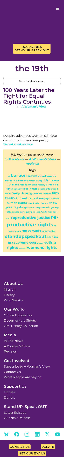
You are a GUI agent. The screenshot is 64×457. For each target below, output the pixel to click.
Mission (10, 289)
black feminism (21, 184)
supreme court (26, 242)
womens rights (42, 247)
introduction (33, 203)
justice (44, 203)
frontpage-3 (45, 199)
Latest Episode (15, 413)
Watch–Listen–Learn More (18, 144)
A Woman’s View (34, 106)
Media (10, 335)
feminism (37, 194)
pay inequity (24, 212)
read (7, 218)
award (42, 176)
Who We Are (13, 300)
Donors (9, 398)
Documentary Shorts (20, 320)
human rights (17, 203)
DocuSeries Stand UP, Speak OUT (32, 48)
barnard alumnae (16, 180)
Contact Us (12, 372)
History (9, 295)
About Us (13, 283)
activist (32, 176)
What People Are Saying (22, 377)
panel (15, 212)
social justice (48, 231)
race (55, 212)
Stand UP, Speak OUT (25, 406)
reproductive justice (30, 217)
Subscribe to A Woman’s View (27, 366)
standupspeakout (25, 236)
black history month (42, 185)
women (22, 248)
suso (41, 243)
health (55, 199)
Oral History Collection (21, 326)
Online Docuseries (18, 315)
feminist (47, 194)
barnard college (35, 181)
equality (17, 189)
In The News (14, 159)
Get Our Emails (32, 453)
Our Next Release (17, 418)
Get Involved (16, 360)
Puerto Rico (46, 212)
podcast (35, 212)
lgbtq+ (28, 207)
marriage (37, 208)
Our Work (14, 309)
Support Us (15, 386)
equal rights (29, 189)
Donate (9, 392)
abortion (17, 175)
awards (51, 176)
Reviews (32, 164)
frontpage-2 (29, 198)
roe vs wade (31, 231)
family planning (21, 193)
